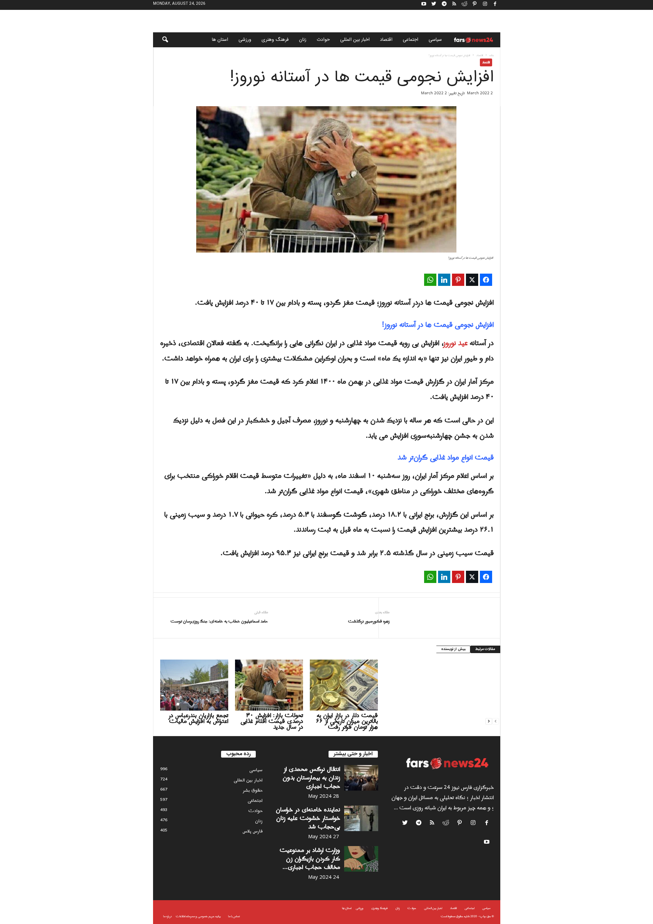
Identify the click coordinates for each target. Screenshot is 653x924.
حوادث (323, 40)
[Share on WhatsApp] (430, 280)
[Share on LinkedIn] (444, 280)
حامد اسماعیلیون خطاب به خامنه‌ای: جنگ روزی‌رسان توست (219, 621)
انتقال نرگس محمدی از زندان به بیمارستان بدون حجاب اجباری (311, 778)
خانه (491, 55)
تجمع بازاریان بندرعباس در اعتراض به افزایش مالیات (198, 718)
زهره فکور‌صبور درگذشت (368, 621)
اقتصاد (386, 40)
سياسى (435, 40)
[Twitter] (434, 5)
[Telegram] (444, 5)
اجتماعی (410, 40)
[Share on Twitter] (472, 280)
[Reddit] (465, 5)
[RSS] (454, 5)
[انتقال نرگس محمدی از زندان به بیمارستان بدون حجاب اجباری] (361, 778)
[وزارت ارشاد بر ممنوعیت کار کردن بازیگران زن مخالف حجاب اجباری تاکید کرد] (361, 859)
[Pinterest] (475, 5)
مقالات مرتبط (485, 649)
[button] (160, 39)
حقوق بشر (253, 790)
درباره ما (167, 916)
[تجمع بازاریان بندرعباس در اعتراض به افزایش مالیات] (194, 685)
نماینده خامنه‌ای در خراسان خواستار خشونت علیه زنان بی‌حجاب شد (308, 818)
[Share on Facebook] (486, 280)
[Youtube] (424, 5)
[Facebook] (495, 5)
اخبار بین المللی (355, 40)
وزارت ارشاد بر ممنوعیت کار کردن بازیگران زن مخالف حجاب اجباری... (310, 859)
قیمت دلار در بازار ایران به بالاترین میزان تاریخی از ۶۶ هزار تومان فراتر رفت (347, 721)
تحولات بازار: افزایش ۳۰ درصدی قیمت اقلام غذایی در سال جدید (271, 721)
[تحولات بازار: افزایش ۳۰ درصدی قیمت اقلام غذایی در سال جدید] (269, 685)
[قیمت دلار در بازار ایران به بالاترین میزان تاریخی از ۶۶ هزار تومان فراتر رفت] (344, 685)
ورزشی (244, 40)
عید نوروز (456, 343)
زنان (302, 40)
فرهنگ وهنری (275, 40)
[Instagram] (485, 5)
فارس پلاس (252, 831)
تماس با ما (234, 916)
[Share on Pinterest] (458, 280)
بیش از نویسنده (453, 649)
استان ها (220, 40)
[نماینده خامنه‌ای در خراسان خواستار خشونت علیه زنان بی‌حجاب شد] (361, 818)
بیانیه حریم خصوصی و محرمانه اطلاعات (198, 916)
